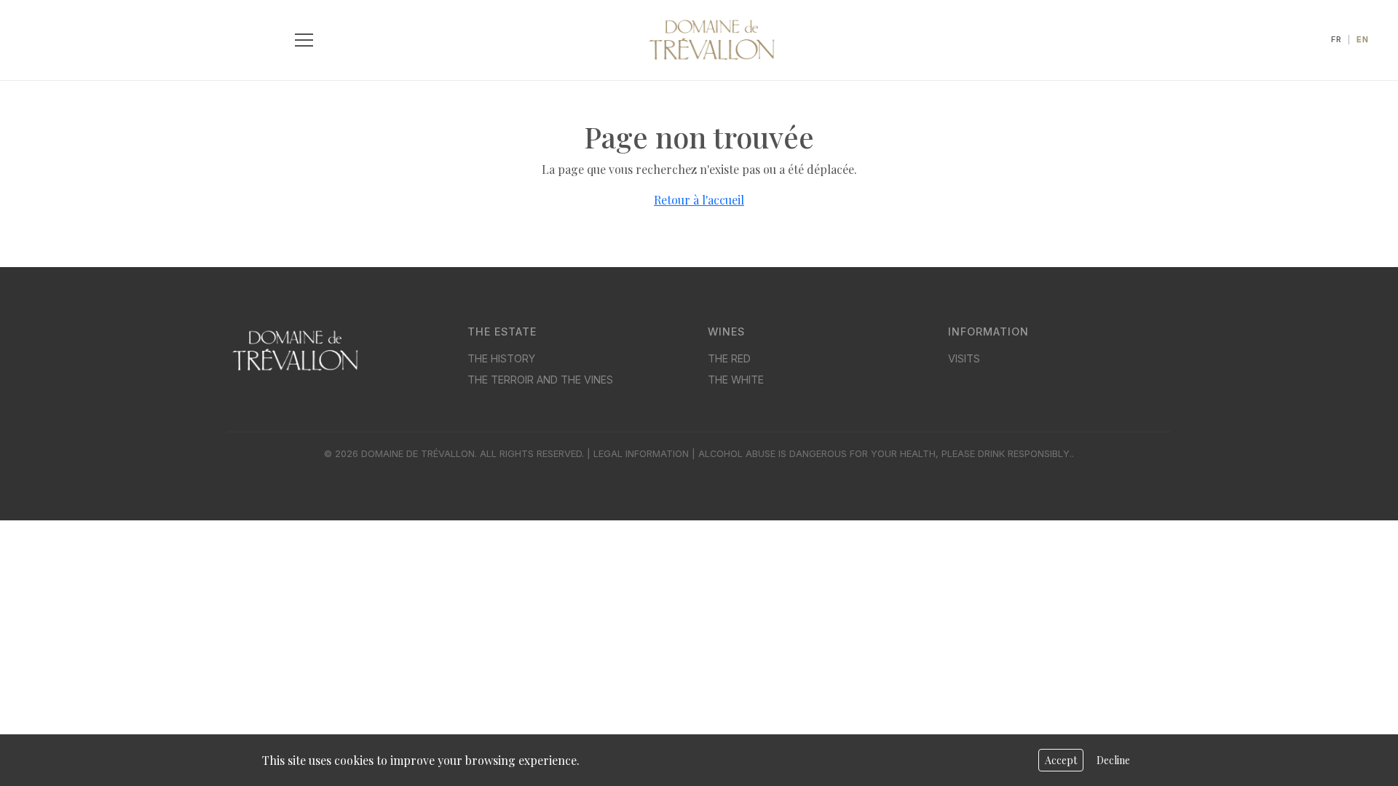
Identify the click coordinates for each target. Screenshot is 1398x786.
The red (729, 358)
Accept (1061, 760)
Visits (964, 358)
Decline (1113, 760)
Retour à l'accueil (699, 199)
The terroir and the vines (540, 379)
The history (501, 358)
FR (1336, 39)
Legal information (641, 453)
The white (736, 379)
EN (1362, 39)
